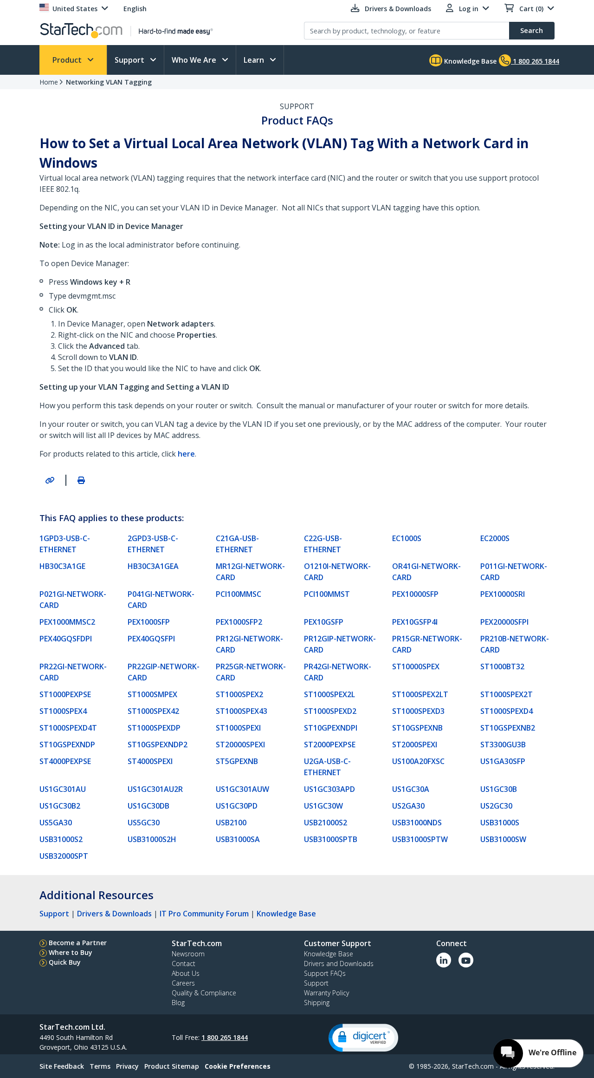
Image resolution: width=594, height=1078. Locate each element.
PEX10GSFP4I (415, 622)
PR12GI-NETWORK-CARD (249, 644)
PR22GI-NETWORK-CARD (73, 672)
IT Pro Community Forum (204, 913)
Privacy (127, 1066)
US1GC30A (410, 789)
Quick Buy (65, 962)
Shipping (316, 1002)
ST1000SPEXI (238, 728)
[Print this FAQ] (81, 480)
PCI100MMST (327, 594)
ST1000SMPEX (152, 694)
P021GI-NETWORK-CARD (72, 599)
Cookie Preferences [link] (238, 1066)
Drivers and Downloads (339, 963)
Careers (183, 983)
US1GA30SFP (502, 761)
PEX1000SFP (149, 622)
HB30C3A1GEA (153, 566)
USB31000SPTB (330, 839)
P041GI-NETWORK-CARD (161, 599)
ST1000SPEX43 (241, 711)
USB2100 (231, 822)
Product (68, 60)
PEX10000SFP (415, 594)
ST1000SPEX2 (239, 694)
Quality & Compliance (204, 992)
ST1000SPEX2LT (420, 694)
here (186, 454)
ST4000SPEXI (150, 761)
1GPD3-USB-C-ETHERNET (64, 544)
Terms (100, 1066)
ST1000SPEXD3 (418, 711)
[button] (363, 1037)
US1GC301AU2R (155, 789)
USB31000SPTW (420, 839)
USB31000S (499, 822)
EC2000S (495, 538)
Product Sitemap (171, 1066)
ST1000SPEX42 (153, 711)
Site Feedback (61, 1066)
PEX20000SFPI (504, 622)
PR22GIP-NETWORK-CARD (164, 672)
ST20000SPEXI (240, 744)
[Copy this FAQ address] (49, 480)
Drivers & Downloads (114, 913)
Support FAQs (325, 973)
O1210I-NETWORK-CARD (337, 571)
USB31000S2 (61, 839)
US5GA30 (55, 822)
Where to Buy (70, 952)
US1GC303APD (329, 789)
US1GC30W (323, 806)
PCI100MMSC (238, 594)
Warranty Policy (326, 992)
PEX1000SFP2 (239, 622)
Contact (183, 963)
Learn (255, 60)
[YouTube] (465, 960)
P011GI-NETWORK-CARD (513, 571)
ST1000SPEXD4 (506, 711)
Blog (178, 1002)
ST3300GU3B (503, 744)
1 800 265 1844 (224, 1037)
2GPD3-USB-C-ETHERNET (153, 544)
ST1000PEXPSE (65, 694)
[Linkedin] (443, 960)
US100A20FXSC (418, 761)
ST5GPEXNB (237, 761)
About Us (186, 973)
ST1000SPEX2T (506, 694)
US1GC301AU (62, 789)
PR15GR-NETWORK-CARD (427, 644)
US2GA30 (408, 806)
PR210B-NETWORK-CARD (514, 644)
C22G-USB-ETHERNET (323, 544)
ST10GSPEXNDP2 (157, 744)
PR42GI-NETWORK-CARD (337, 672)
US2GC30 (496, 806)
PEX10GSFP (323, 622)
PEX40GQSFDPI (65, 639)
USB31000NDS (417, 822)
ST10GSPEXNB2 (507, 728)
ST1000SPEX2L (329, 694)
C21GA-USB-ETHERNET (237, 544)
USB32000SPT (63, 856)
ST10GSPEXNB (417, 728)
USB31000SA (238, 839)
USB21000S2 (325, 822)
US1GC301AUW (242, 789)
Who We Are (195, 60)
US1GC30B (498, 789)
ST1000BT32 (502, 666)
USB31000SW (503, 839)
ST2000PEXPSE (329, 744)
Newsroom (188, 953)
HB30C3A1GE (62, 566)
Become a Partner (78, 942)
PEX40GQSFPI (151, 639)
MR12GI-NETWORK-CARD (250, 571)
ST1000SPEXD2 (330, 711)
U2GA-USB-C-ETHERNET (327, 766)
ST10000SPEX (415, 666)
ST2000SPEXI (414, 744)
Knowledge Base (469, 61)
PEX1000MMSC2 (67, 622)
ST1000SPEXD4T (68, 728)
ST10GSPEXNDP (67, 744)
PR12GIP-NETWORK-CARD (340, 644)
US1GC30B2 (59, 806)
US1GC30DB (148, 806)
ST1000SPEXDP (154, 728)
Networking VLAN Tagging (109, 82)
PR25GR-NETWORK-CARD (251, 672)
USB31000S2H (152, 839)
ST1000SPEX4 (63, 711)
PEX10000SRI (502, 594)
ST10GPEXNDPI (330, 728)
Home (48, 82)
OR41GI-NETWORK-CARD (426, 571)
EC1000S (406, 538)
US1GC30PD (237, 806)
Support (130, 60)
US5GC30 (144, 822)
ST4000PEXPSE (65, 761)
